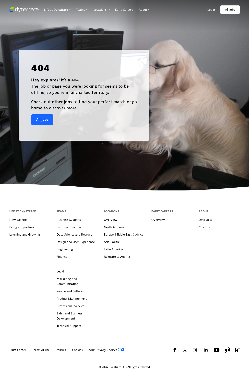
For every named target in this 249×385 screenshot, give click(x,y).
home (36, 108)
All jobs (42, 119)
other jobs (62, 102)
